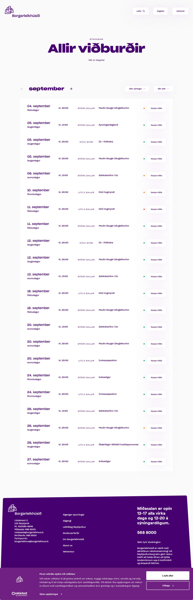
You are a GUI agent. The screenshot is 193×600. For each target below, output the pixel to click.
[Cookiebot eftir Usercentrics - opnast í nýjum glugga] (19, 594)
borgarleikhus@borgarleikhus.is (31, 542)
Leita (139, 11)
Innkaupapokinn (108, 360)
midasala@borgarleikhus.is (28, 532)
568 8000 (30, 529)
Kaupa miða (156, 108)
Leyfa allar (167, 575)
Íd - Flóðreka (106, 142)
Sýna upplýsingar (49, 594)
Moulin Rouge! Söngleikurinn (114, 108)
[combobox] (137, 88)
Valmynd (180, 11)
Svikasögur (105, 377)
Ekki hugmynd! (107, 192)
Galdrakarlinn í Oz (108, 175)
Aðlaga (166, 585)
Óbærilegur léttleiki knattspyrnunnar (119, 445)
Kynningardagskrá (108, 125)
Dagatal (160, 11)
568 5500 (31, 536)
